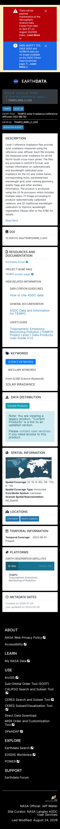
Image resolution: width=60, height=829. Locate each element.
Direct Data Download (20, 715)
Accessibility (14, 644)
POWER (10, 761)
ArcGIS (10, 677)
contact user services (34, 431)
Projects (20, 92)
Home (8, 92)
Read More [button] (12, 220)
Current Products (18, 405)
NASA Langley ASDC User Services (42, 813)
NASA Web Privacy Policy (23, 637)
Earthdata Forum (15, 261)
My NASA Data (15, 661)
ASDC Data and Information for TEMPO (30, 312)
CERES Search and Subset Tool (27, 699)
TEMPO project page (18, 274)
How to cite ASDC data (26, 295)
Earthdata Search (17, 748)
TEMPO (34, 92)
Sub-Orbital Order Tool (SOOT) (27, 684)
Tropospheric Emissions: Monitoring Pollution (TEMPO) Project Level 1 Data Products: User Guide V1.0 (32, 333)
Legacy (40, 96)
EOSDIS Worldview (18, 755)
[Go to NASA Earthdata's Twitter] (13, 783)
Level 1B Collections (20, 96)
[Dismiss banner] (46, 10)
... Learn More (27, 65)
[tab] (21, 362)
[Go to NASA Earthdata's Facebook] (7, 783)
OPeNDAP (12, 731)
